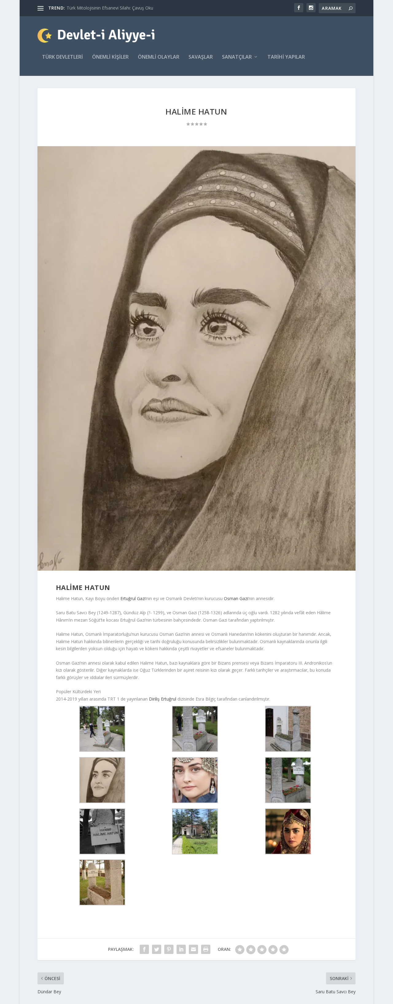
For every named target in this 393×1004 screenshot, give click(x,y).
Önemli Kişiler (110, 57)
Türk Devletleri (62, 57)
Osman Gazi (236, 598)
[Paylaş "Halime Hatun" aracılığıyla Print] (206, 949)
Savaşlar (201, 57)
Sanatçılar (237, 57)
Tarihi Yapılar (286, 57)
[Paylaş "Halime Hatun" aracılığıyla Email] (193, 949)
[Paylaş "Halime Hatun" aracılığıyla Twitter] (156, 949)
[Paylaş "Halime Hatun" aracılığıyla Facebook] (144, 949)
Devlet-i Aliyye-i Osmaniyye (93, 8)
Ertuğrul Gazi (133, 598)
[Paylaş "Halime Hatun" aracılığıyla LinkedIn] (181, 949)
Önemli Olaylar (158, 57)
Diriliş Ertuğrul (162, 699)
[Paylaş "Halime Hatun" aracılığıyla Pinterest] (169, 949)
